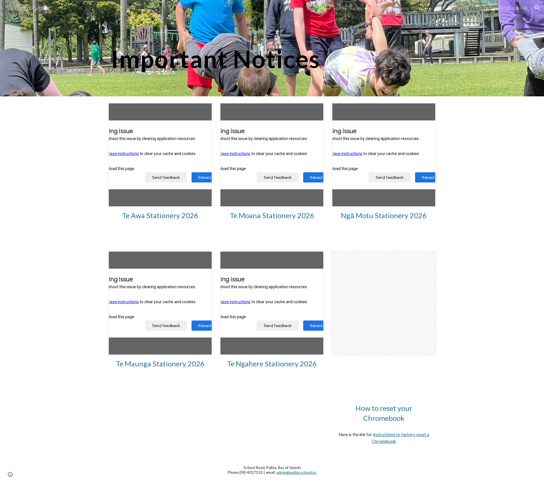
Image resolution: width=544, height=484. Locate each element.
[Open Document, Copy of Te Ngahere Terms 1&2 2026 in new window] (313, 258)
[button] (537, 8)
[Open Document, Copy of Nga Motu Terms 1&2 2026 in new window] (424, 110)
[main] (272, 48)
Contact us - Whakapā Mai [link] (501, 7)
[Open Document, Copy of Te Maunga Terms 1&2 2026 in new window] (201, 258)
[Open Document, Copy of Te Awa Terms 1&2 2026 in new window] (201, 110)
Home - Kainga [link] (348, 8)
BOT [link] (440, 8)
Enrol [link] (463, 8)
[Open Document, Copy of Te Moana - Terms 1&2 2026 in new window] (313, 110)
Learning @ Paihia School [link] (399, 8)
